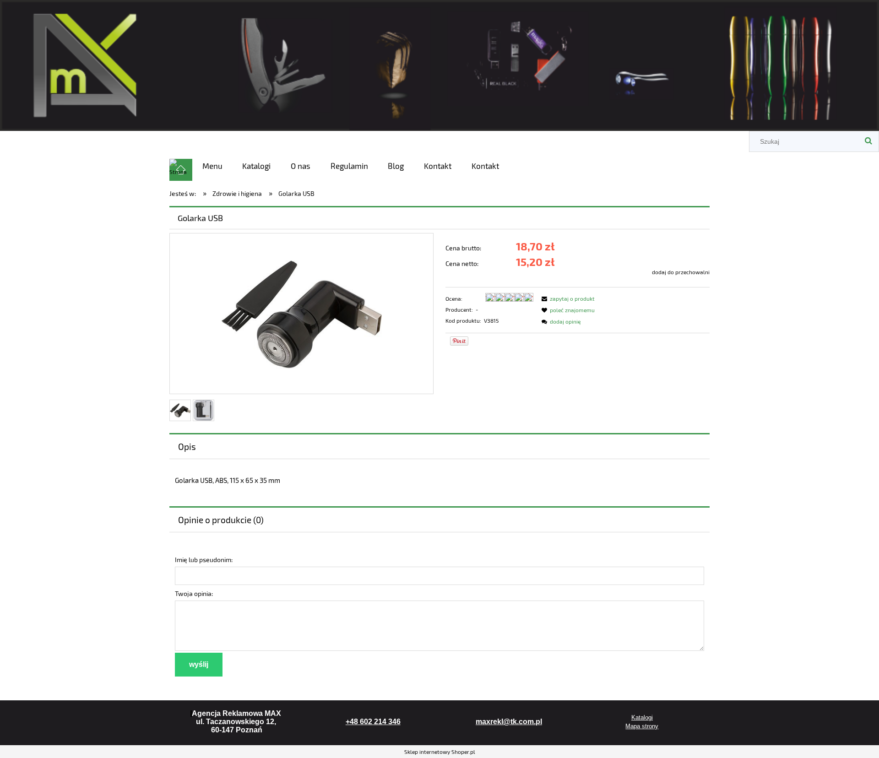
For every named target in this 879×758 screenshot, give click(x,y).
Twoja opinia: (194, 593)
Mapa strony (641, 726)
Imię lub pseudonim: (204, 559)
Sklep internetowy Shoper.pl (439, 751)
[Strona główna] (439, 63)
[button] (567, 298)
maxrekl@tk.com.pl (509, 722)
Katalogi (642, 717)
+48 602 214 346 (373, 722)
